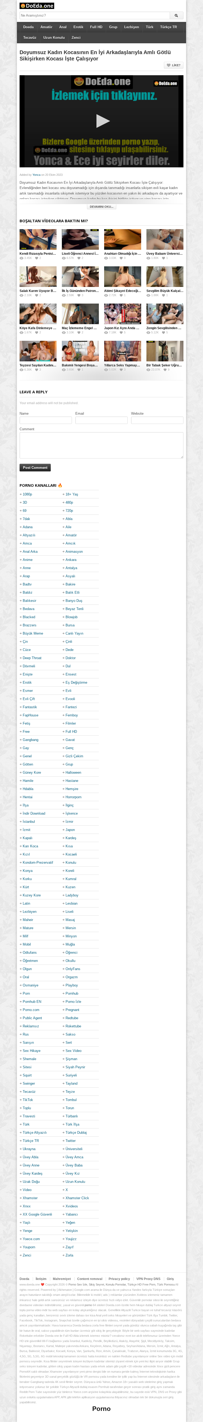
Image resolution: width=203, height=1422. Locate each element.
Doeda (28, 27)
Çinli (69, 642)
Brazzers (29, 625)
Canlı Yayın (74, 633)
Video (27, 1190)
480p (69, 502)
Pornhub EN (32, 1002)
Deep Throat (32, 658)
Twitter (71, 1141)
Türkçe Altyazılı (35, 1133)
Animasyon (74, 552)
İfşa (26, 805)
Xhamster (30, 1198)
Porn (26, 993)
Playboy (72, 985)
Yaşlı (26, 1223)
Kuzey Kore (32, 895)
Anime (28, 560)
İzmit (26, 830)
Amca (27, 543)
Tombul (71, 1100)
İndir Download (34, 813)
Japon (70, 830)
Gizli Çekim (74, 756)
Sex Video (73, 1051)
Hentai (28, 797)
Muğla (70, 944)
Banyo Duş (74, 601)
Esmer (28, 691)
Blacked (29, 617)
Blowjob (71, 617)
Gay (26, 748)
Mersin (71, 928)
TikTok (28, 1100)
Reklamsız (31, 1026)
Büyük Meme (33, 633)
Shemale (29, 1059)
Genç (70, 748)
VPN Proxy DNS (148, 1279)
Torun (70, 1108)
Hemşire (72, 789)
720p (69, 511)
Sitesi (27, 1067)
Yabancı (72, 1214)
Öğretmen (30, 961)
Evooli (70, 699)
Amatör (46, 27)
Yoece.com (31, 1239)
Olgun (27, 969)
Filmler (71, 723)
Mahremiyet (62, 1279)
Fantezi (71, 707)
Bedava (28, 609)
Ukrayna (29, 1149)
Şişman (71, 1059)
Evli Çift (29, 699)
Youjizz (71, 1239)
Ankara (71, 560)
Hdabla (28, 789)
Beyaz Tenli (75, 609)
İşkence (72, 813)
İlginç (70, 805)
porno (88, 1305)
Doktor (71, 658)
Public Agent (32, 1018)
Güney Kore (32, 772)
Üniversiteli (74, 1149)
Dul (68, 666)
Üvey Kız (73, 1173)
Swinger (29, 1083)
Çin (25, 642)
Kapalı (28, 838)
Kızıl (26, 854)
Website (137, 413)
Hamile (28, 781)
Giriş (170, 1279)
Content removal (89, 1279)
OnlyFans (73, 969)
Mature (28, 928)
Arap (26, 576)
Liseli (69, 912)
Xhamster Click (77, 1198)
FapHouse (30, 715)
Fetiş (26, 723)
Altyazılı (29, 535)
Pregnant (72, 1010)
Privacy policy (119, 1279)
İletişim (41, 1279)
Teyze (70, 1092)
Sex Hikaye (31, 1051)
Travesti (29, 1116)
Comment (27, 429)
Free (26, 732)
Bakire (70, 584)
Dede (69, 650)
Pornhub (72, 993)
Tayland (71, 1083)
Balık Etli (73, 592)
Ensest (71, 674)
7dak (26, 519)
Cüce (27, 650)
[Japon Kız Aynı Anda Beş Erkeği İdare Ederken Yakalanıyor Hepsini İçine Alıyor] (123, 314)
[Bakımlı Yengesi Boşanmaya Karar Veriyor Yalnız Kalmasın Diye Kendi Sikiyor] (80, 351)
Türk (149, 27)
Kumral (71, 879)
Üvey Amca (74, 1157)
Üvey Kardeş (33, 1173)
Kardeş (71, 838)
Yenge (27, 1231)
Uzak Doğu (31, 1182)
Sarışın (28, 1043)
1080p (27, 494)
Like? (176, 65)
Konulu (71, 862)
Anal (63, 27)
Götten (28, 764)
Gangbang (30, 740)
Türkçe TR (168, 27)
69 (24, 511)
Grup (113, 27)
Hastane (72, 781)
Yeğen (70, 1223)
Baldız (28, 592)
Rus (26, 1034)
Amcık (71, 543)
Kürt (26, 887)
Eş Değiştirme (76, 682)
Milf (25, 936)
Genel (27, 756)
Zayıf (69, 1247)
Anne (27, 568)
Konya (28, 871)
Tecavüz (29, 38)
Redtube (72, 1018)
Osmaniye (30, 985)
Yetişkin (72, 1231)
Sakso (70, 1034)
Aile (68, 527)
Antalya (71, 568)
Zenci (76, 38)
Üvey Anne (31, 1165)
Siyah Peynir (75, 1067)
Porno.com (31, 1010)
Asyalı (70, 576)
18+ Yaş (72, 494)
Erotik (78, 27)
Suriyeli (71, 1075)
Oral (26, 977)
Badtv (27, 584)
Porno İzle (73, 1002)
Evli (68, 691)
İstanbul (29, 822)
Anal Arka (30, 552)
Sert (69, 1043)
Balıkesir (29, 601)
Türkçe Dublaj (76, 1133)
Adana (28, 527)
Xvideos (72, 1206)
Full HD (96, 27)
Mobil (27, 944)
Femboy (72, 715)
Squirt (27, 1075)
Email (79, 413)
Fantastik (30, 707)
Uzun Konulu (54, 38)
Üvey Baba (74, 1165)
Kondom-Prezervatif (38, 862)
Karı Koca (30, 846)
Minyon (71, 936)
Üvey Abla (30, 1157)
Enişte (28, 674)
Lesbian (71, 903)
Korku (27, 879)
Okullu (70, 961)
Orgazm (72, 977)
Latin (26, 903)
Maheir (28, 920)
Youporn (29, 1247)
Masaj (70, 920)
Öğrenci (71, 953)
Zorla (69, 1255)
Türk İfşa (72, 1124)
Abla (69, 519)
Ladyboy (72, 895)
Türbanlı (72, 1116)
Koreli (70, 871)
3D (25, 502)
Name (24, 413)
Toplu (27, 1108)
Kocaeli (71, 854)
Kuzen (70, 887)
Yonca (36, 174)
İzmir (69, 822)
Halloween (73, 772)
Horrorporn (73, 797)
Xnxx (27, 1206)
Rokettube (73, 1026)
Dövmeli (29, 666)
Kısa (69, 846)
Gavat (70, 740)
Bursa (70, 625)
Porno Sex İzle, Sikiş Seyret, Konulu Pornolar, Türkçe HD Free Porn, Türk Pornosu (121, 1284)
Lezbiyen (131, 27)
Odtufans (30, 953)
